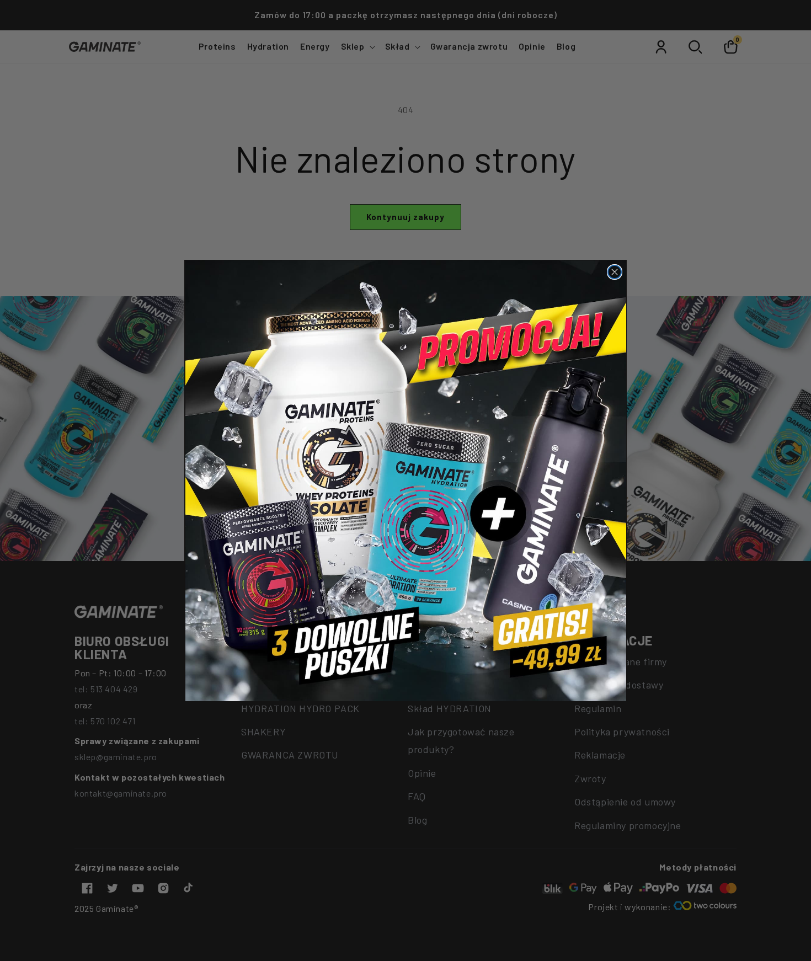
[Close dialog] (614, 272)
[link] (405, 480)
